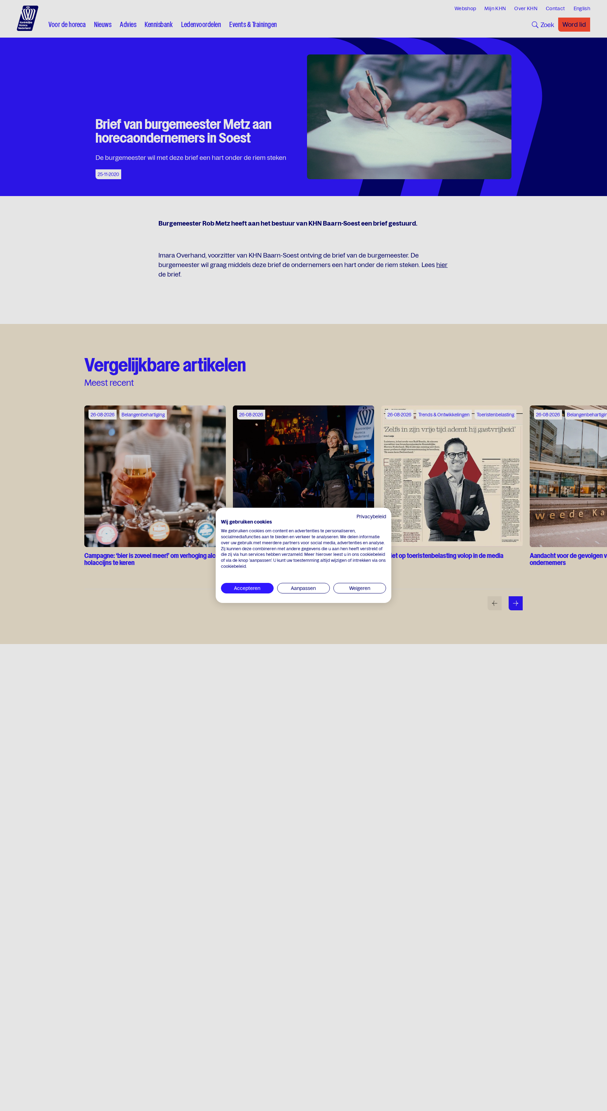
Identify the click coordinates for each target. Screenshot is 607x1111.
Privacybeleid (371, 516)
